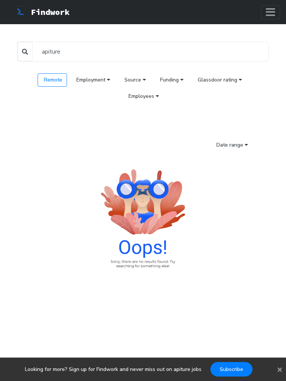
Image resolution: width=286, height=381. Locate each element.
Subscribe (231, 369)
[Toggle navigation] (270, 12)
